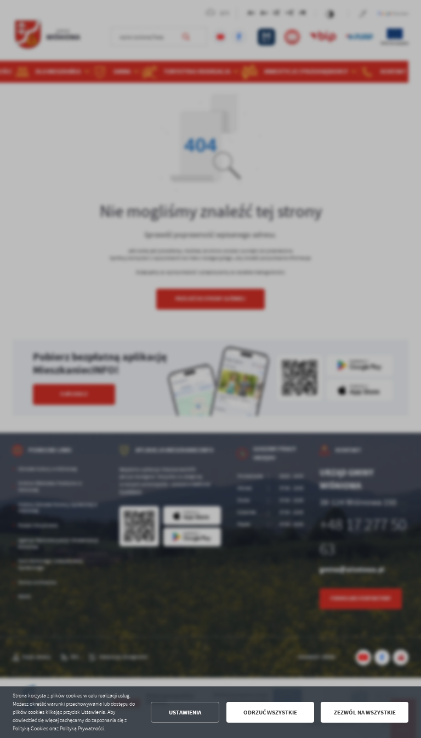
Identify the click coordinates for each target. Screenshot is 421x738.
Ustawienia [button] (185, 712)
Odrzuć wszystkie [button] (270, 712)
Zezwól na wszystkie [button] (365, 712)
